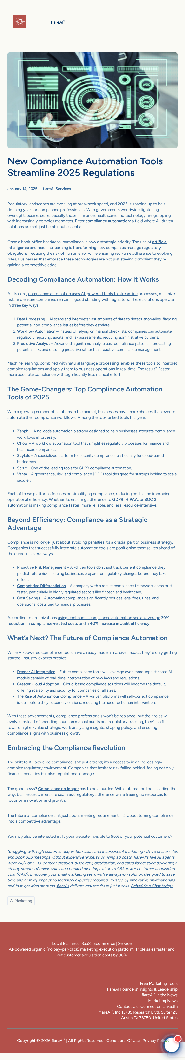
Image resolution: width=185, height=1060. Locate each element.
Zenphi (23, 431)
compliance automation (108, 220)
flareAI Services (57, 188)
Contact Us (127, 1006)
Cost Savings (28, 598)
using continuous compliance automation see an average (109, 617)
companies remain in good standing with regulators (82, 299)
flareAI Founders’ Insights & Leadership (142, 989)
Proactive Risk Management (41, 567)
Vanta (22, 474)
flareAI (139, 857)
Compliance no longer (58, 788)
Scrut (22, 468)
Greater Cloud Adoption (38, 684)
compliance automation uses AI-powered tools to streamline (83, 293)
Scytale (23, 455)
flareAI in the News (160, 994)
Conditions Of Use (123, 1040)
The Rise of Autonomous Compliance (49, 696)
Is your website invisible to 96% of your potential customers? (117, 836)
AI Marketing (21, 901)
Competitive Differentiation (41, 585)
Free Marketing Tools (159, 983)
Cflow (22, 443)
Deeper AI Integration (36, 671)
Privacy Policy (155, 1040)
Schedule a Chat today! (152, 885)
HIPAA (131, 499)
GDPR (117, 499)
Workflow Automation (36, 331)
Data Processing (31, 319)
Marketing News (163, 1000)
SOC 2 (150, 499)
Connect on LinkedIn (159, 1006)
